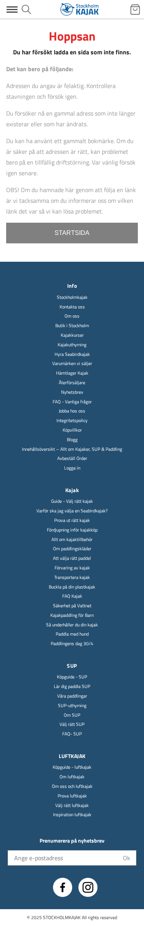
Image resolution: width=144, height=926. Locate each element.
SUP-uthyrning (72, 706)
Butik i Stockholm (72, 326)
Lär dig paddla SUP (72, 686)
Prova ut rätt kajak (72, 520)
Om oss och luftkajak (72, 786)
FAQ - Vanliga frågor (72, 402)
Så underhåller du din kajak (72, 625)
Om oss (72, 316)
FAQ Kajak (72, 596)
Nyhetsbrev (72, 392)
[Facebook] (62, 887)
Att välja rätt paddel (72, 558)
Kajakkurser (72, 335)
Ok (126, 857)
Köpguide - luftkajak (72, 767)
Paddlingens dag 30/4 (72, 644)
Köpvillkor (72, 430)
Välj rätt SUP (72, 724)
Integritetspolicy (72, 420)
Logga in (72, 468)
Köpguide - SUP (72, 677)
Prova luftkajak (72, 796)
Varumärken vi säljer (72, 363)
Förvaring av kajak (72, 568)
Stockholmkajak (72, 297)
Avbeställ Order (72, 458)
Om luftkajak (72, 777)
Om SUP (72, 715)
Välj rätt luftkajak (72, 805)
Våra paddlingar (72, 696)
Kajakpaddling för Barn (72, 615)
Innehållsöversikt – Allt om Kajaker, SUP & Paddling (72, 449)
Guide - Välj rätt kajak (72, 501)
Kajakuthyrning (72, 345)
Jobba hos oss (72, 411)
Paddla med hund (72, 634)
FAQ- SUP (72, 734)
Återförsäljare (72, 383)
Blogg (72, 440)
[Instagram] (88, 887)
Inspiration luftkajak (72, 815)
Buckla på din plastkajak (72, 587)
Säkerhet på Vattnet (72, 606)
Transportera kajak (72, 577)
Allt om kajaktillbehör (72, 539)
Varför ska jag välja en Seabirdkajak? (72, 511)
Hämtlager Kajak (72, 373)
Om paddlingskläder (72, 549)
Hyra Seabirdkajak (72, 354)
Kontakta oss (72, 307)
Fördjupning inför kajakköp (72, 530)
